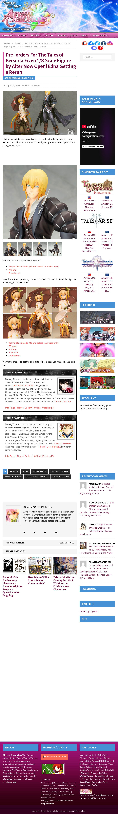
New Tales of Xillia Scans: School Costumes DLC (38, 580)
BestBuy (89, 244)
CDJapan (13, 346)
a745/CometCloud (78, 811)
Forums (74, 35)
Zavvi (107, 290)
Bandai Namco (89, 251)
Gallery (49, 35)
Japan (25, 471)
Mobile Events (100, 35)
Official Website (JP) (44, 407)
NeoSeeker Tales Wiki (104, 770)
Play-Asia (13, 352)
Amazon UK (107, 200)
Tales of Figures (13, 476)
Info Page (10, 407)
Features (35, 35)
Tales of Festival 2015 (22, 385)
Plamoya (95, 773)
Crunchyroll (14, 273)
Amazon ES (107, 207)
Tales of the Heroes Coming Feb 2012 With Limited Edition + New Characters (64, 583)
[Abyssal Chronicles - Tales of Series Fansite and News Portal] (86, 792)
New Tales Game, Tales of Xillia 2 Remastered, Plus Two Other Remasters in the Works (97, 549)
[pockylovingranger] (83, 547)
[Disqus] (40, 635)
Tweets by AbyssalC (89, 611)
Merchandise (39, 471)
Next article (66, 542)
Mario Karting (100, 767)
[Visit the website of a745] (24, 532)
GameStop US (89, 241)
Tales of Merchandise (36, 476)
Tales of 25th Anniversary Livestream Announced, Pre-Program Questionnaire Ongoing (12, 586)
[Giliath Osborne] (83, 565)
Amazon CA (89, 210)
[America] (83, 487)
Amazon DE (107, 203)
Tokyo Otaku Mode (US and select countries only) (33, 266)
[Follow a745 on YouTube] (56, 532)
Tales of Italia (101, 776)
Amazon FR (107, 244)
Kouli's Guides (86, 767)
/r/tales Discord (86, 776)
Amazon (83, 755)
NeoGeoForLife (86, 770)
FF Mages (108, 761)
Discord (62, 35)
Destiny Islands (95, 758)
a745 (26, 85)
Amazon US (89, 200)
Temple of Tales (101, 779)
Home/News (7, 35)
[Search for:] (97, 57)
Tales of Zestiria (62, 401)
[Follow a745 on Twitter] (45, 532)
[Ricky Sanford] (83, 506)
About (85, 35)
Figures (14, 471)
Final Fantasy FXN (95, 761)
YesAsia (95, 785)
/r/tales (103, 773)
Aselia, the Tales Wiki (98, 755)
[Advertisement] (55, 156)
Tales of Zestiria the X (49, 446)
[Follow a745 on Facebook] (34, 532)
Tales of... (22, 35)
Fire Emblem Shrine (88, 764)
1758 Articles (46, 507)
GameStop (89, 203)
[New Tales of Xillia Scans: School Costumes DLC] (40, 572)
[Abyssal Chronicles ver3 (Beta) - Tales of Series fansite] (59, 16)
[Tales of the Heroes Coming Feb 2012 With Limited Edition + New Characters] (65, 572)
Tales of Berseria (62, 443)
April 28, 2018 (13, 85)
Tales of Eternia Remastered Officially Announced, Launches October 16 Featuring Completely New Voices (97, 509)
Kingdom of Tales (105, 764)
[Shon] (83, 528)
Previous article (15, 542)
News (37, 85)
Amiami (12, 270)
